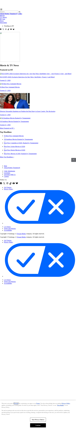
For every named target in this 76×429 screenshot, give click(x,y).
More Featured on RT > (7, 128)
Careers (6, 176)
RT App (2, 19)
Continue (38, 425)
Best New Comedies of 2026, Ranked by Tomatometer (21, 143)
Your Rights (60, 405)
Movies (2, 15)
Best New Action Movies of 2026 (14, 146)
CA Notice (7, 227)
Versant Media (21, 234)
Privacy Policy (8, 189)
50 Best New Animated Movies (14, 136)
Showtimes (3, 22)
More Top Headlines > (7, 157)
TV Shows (3, 17)
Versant (16, 403)
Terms (38, 403)
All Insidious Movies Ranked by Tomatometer (18, 139)
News (2, 21)
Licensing (7, 173)
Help (5, 166)
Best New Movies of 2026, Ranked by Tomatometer (20, 153)
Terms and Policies (10, 228)
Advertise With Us (10, 174)
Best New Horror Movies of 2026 (14, 150)
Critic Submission (9, 171)
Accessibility (8, 230)
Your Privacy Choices (12, 225)
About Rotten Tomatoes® (12, 168)
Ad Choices (7, 187)
